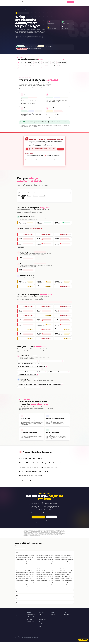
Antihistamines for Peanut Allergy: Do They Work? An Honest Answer (25, 572)
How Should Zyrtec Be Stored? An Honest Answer (27, 374)
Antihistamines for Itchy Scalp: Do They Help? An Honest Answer (64, 566)
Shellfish (36, 62)
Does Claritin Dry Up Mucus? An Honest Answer (27, 384)
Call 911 (61, 149)
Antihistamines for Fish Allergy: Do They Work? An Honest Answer (25, 561)
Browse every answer (67, 59)
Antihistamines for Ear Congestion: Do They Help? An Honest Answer (45, 559)
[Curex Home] (17, 2)
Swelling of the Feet (62, 62)
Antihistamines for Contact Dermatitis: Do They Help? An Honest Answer (25, 557)
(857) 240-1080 (24, 1)
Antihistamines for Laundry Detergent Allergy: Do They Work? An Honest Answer (64, 568)
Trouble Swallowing (46, 67)
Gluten (20, 65)
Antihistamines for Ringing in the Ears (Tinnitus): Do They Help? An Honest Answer (25, 576)
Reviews (40, 624)
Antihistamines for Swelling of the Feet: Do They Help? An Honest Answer (45, 582)
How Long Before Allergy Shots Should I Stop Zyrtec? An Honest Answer (31, 371)
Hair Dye (28, 65)
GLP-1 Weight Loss (30, 619)
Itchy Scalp (45, 62)
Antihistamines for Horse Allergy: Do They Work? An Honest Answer (64, 565)
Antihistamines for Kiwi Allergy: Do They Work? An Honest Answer (25, 568)
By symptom (35, 195)
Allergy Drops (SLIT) (30, 616)
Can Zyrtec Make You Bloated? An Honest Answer (28, 67)
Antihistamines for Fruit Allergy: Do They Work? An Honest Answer (25, 563)
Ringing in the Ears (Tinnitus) (24, 62)
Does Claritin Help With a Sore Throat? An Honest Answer (29, 387)
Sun (52, 62)
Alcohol (60, 65)
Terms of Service (67, 616)
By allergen (29, 195)
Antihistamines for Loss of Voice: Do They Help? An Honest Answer (25, 570)
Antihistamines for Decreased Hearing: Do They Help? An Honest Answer (25, 559)
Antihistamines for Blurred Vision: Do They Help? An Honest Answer (45, 555)
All (23, 197)
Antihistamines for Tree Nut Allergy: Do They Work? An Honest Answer (45, 586)
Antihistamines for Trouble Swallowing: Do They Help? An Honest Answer (64, 586)
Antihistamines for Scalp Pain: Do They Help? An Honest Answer (45, 576)
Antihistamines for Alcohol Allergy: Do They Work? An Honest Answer (25, 555)
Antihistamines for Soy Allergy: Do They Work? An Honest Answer (25, 580)
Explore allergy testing (37, 516)
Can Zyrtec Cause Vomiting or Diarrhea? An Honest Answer (29, 369)
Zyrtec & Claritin (42, 195)
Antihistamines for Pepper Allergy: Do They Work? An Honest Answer (45, 572)
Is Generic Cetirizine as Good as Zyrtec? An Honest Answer (29, 363)
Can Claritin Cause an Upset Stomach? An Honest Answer (50, 384)
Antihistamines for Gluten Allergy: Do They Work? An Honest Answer (64, 563)
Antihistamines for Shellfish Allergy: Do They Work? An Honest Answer (45, 578)
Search (19, 190)
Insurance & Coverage (43, 617)
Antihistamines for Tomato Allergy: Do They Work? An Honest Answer (64, 584)
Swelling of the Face (38, 65)
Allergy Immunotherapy (31, 614)
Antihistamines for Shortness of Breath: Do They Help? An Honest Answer (64, 578)
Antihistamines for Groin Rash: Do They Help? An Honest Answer (25, 565)
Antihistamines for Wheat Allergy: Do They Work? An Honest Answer (25, 587)
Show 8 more (20, 247)
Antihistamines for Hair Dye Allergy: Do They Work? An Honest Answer (45, 565)
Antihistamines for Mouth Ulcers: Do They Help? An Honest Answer (64, 570)
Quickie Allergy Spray (30, 621)
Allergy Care (53, 1)
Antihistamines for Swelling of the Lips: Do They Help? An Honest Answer (64, 582)
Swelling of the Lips (50, 65)
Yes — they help (29, 197)
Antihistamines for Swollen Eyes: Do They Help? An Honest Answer (25, 584)
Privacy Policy (66, 614)
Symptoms (41, 621)
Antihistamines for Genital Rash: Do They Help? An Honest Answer (45, 563)
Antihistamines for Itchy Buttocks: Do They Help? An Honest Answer (45, 566)
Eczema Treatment (30, 617)
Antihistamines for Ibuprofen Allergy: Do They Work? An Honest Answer (25, 566)
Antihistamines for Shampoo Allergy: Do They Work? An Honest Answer (25, 578)
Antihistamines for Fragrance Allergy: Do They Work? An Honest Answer (64, 561)
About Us (53, 614)
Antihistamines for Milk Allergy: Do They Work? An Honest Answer (45, 570)
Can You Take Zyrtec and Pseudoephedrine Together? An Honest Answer (31, 366)
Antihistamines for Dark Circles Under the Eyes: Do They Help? (64, 557)
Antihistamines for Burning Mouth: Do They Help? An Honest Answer (64, 555)
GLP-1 (65, 1)
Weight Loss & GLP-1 (42, 619)
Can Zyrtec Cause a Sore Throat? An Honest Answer (58, 371)
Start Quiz (71, 1)
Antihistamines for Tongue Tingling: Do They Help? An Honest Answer (25, 586)
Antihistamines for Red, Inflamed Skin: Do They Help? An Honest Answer (64, 574)
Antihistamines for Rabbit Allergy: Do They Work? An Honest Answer (25, 574)
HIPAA (65, 617)
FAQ (40, 626)
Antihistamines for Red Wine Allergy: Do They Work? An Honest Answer (45, 574)
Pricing (40, 623)
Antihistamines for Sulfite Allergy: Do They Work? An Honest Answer (45, 580)
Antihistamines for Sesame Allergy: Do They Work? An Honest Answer (64, 576)
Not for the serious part (46, 197)
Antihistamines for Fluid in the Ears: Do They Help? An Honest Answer (45, 561)
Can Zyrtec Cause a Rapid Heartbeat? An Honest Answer (51, 360)
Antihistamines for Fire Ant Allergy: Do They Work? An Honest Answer (64, 559)
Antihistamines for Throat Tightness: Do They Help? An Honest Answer (45, 584)
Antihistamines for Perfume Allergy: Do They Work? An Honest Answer (64, 572)
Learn (16, 9)
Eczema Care (60, 1)
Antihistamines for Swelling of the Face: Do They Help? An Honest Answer (25, 582)
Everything (23, 195)
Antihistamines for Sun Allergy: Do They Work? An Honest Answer (64, 580)
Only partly (37, 197)
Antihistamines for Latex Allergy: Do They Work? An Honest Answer (45, 568)
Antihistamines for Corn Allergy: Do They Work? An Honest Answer (45, 557)
